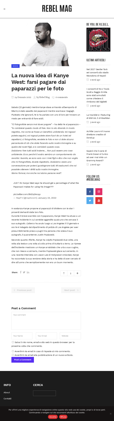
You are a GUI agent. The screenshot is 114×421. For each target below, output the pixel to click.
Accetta (52, 417)
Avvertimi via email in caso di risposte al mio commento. (42, 351)
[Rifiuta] (110, 413)
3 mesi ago (95, 105)
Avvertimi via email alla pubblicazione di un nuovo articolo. (44, 355)
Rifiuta (63, 417)
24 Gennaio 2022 (22, 97)
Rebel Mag (44, 97)
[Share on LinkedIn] (28, 272)
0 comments (61, 97)
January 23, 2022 (47, 198)
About (7, 392)
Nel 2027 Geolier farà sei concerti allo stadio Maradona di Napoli (97, 72)
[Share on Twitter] (24, 272)
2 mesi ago (95, 79)
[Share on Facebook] (20, 272)
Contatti (7, 398)
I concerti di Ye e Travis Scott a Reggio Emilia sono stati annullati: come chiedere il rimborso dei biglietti (97, 95)
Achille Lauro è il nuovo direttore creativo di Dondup (98, 134)
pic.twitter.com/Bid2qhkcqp (26, 194)
